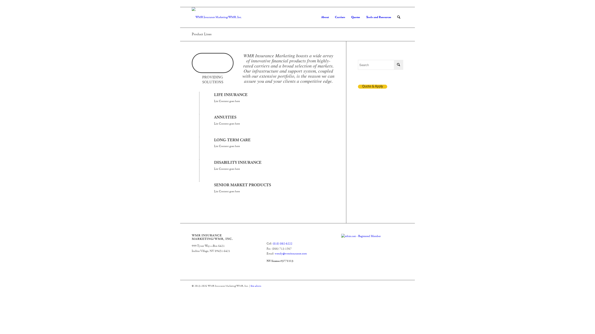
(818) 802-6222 (282, 244)
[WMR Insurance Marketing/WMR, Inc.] (217, 17)
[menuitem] (325, 17)
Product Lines (202, 34)
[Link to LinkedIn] (399, 3)
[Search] (398, 17)
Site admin (256, 286)
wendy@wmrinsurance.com (291, 254)
